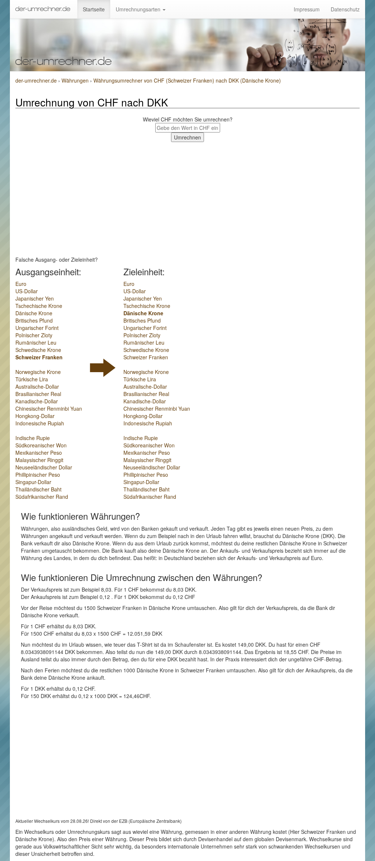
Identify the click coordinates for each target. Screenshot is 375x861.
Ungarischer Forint (37, 327)
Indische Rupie (32, 438)
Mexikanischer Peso (38, 452)
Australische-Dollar (37, 386)
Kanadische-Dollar (36, 401)
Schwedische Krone (38, 349)
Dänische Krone (33, 313)
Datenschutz (345, 9)
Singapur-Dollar (33, 482)
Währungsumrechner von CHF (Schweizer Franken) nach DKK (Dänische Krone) (187, 80)
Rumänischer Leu (35, 342)
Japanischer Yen (34, 298)
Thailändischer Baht (38, 489)
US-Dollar (26, 291)
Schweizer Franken (39, 357)
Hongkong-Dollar (35, 415)
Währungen (76, 80)
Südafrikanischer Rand (41, 496)
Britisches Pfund (34, 320)
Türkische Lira (31, 379)
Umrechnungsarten (139, 9)
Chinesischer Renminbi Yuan (48, 408)
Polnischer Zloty (33, 335)
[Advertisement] (187, 197)
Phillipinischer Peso (37, 474)
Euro (20, 283)
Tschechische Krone (38, 305)
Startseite (94, 9)
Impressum (307, 9)
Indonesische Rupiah (39, 423)
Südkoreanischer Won (41, 445)
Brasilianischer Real (38, 393)
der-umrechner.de (36, 80)
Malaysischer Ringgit (39, 460)
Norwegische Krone (38, 371)
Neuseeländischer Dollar (43, 467)
